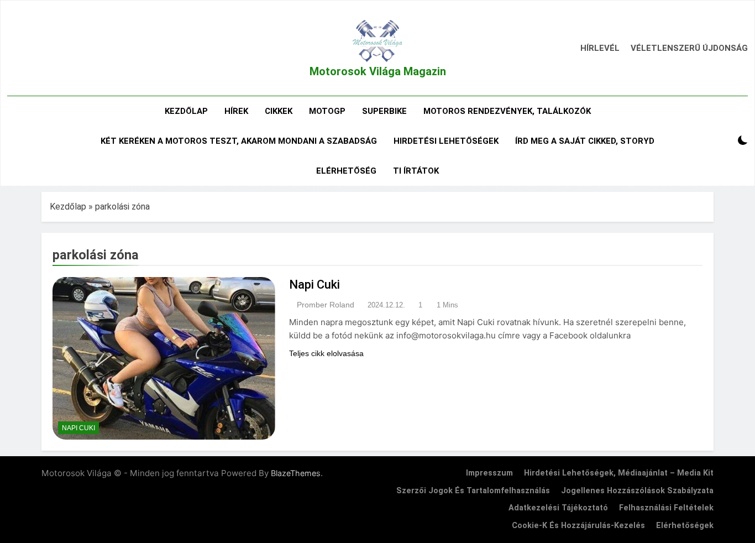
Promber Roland (325, 304)
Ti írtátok (416, 171)
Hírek (236, 111)
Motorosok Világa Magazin (378, 71)
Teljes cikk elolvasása (326, 353)
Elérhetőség (346, 171)
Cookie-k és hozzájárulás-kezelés (578, 525)
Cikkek (278, 111)
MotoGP (327, 111)
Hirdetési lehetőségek (446, 141)
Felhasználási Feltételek (666, 508)
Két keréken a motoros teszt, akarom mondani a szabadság (239, 141)
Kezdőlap (186, 111)
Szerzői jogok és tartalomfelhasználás (473, 490)
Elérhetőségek (685, 525)
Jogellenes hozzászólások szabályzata (637, 490)
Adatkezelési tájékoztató (558, 508)
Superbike (384, 111)
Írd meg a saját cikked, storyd (584, 141)
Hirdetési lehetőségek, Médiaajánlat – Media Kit (619, 473)
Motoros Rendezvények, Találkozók (507, 111)
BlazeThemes (296, 473)
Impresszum (489, 473)
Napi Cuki (78, 428)
